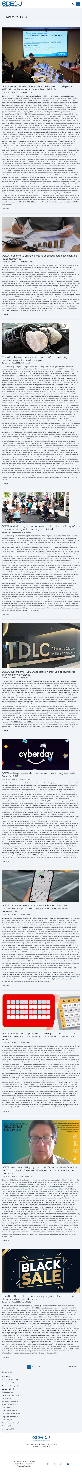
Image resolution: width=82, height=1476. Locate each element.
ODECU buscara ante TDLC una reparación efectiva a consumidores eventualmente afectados (38, 673)
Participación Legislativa (10, 1414)
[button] (73, 4)
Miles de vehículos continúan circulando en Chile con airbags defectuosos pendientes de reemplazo (35, 359)
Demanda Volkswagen (9, 1386)
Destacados (6, 1389)
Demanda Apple (7, 1383)
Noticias (25, 1461)
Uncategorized (7, 1429)
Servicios (5, 1426)
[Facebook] (48, 1464)
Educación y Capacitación (10, 1395)
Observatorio (6, 1407)
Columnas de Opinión (8, 1380)
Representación (19, 1464)
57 (40, 1367)
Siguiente (73, 1367)
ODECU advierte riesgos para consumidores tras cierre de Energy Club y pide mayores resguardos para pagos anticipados (41, 528)
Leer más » (5, 208)
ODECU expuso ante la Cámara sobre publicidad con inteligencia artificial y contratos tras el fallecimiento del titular (37, 88)
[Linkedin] (61, 1464)
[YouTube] (68, 1464)
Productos (5, 1420)
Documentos (6, 1392)
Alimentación (6, 1377)
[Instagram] (54, 1464)
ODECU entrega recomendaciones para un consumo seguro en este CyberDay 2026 (38, 775)
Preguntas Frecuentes (9, 1417)
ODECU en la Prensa (8, 1410)
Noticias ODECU (7, 1404)
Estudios (5, 1398)
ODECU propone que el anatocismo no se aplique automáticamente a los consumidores (39, 257)
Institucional (17, 1461)
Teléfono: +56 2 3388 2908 (41, 1446)
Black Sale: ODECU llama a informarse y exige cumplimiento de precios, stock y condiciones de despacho (40, 1298)
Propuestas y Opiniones (9, 1423)
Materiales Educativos (9, 1401)
